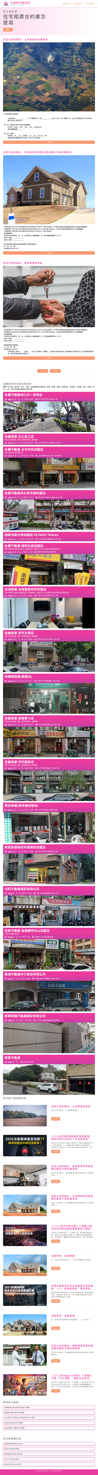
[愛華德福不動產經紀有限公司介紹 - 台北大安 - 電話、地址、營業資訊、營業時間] (49, 1033)
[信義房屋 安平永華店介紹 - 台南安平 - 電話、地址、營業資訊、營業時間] (49, 651)
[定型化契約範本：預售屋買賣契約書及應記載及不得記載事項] (49, 1355)
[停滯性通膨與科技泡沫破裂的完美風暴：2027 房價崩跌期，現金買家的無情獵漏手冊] (49, 1295)
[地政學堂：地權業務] (49, 1325)
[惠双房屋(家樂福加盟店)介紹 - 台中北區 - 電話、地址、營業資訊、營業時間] (49, 823)
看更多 (7, 30)
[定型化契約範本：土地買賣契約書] (49, 1115)
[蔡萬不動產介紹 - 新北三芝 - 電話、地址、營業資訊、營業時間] (49, 1075)
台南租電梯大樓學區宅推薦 (14, 1428)
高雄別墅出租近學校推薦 (13, 1423)
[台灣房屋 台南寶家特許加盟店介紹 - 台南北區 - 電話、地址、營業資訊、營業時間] (49, 607)
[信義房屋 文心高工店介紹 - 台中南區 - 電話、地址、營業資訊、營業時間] (49, 439)
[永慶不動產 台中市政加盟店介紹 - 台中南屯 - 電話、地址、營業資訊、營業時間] (49, 467)
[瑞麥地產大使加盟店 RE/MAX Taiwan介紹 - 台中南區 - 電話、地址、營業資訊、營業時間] (49, 536)
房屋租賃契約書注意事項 (13, 1444)
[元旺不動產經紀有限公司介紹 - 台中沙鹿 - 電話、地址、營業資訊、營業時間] (49, 906)
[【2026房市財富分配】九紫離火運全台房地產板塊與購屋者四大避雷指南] (49, 1235)
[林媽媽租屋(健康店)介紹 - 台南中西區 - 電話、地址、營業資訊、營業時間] (49, 694)
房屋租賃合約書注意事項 (13, 1454)
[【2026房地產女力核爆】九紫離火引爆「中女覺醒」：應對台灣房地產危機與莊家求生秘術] (49, 1385)
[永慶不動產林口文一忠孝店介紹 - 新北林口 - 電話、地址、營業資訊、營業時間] (49, 412)
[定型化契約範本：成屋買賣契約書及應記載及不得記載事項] (49, 1175)
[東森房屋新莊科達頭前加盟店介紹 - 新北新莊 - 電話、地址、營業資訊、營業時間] (49, 864)
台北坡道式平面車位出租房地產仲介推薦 (19, 1418)
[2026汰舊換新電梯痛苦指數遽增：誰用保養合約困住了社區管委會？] (49, 1145)
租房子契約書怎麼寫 (11, 1449)
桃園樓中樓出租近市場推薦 (14, 1413)
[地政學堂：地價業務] (49, 1265)
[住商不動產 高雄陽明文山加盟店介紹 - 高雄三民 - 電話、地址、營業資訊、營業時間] (49, 949)
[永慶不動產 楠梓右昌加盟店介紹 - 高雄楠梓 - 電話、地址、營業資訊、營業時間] (49, 564)
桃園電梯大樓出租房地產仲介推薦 (17, 1407)
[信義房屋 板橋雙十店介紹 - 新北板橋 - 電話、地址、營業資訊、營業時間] (49, 736)
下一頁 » (55, 371)
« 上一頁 (42, 371)
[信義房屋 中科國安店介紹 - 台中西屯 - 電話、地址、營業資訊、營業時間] (49, 780)
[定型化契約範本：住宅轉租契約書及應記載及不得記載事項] (49, 1205)
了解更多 (49, 142)
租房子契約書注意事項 (12, 1464)
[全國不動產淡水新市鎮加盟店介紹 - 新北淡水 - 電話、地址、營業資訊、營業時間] (49, 510)
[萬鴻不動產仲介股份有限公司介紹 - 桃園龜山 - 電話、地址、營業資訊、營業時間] (49, 991)
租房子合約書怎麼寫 (11, 1459)
